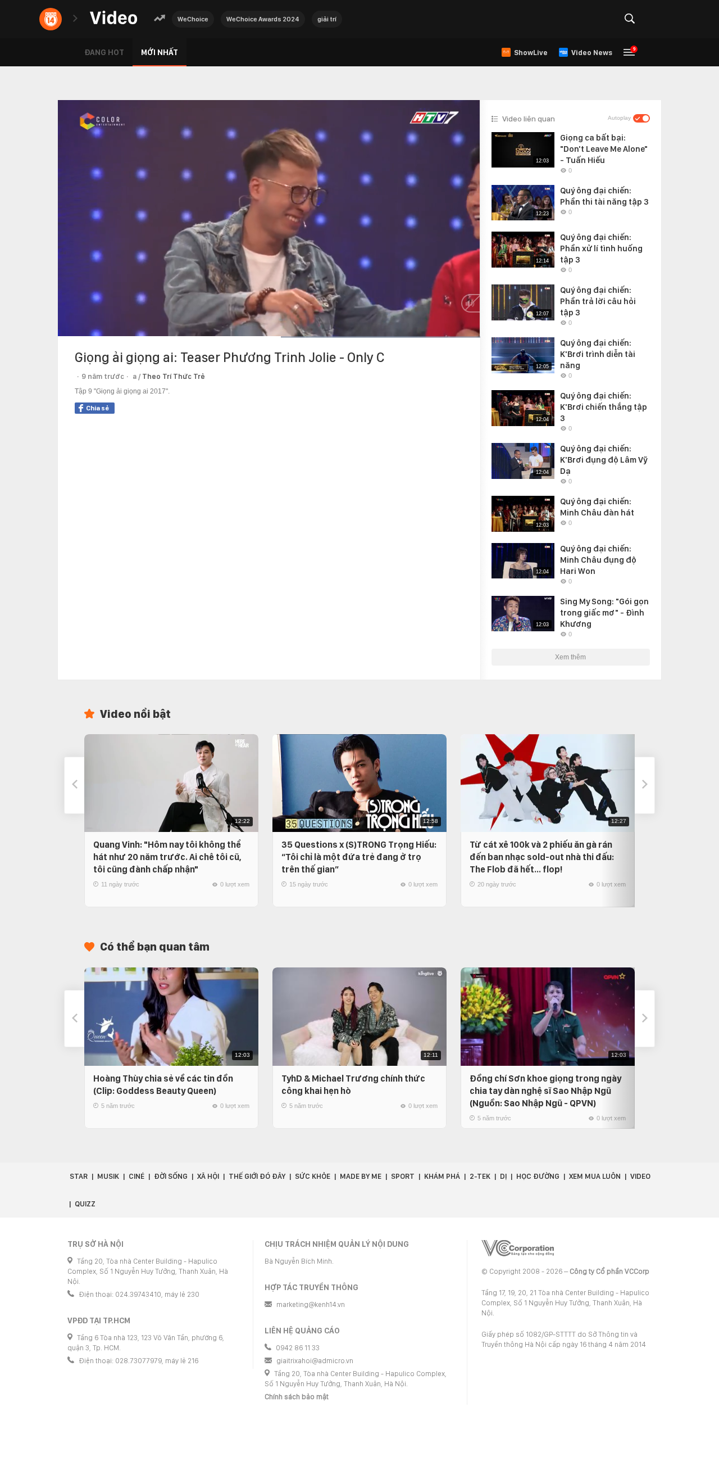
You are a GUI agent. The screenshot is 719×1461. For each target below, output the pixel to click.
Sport (403, 1176)
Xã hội (208, 1176)
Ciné (136, 1176)
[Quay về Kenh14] (50, 19)
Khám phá (442, 1176)
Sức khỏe (312, 1176)
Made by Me (360, 1176)
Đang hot (104, 52)
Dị (503, 1176)
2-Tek (480, 1176)
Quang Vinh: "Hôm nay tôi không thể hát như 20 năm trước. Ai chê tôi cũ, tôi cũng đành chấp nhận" (167, 857)
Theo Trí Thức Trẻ (173, 376)
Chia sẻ (97, 408)
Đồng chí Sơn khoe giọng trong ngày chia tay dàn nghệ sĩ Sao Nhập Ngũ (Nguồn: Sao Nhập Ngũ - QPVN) (545, 1091)
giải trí (326, 19)
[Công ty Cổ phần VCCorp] (517, 1248)
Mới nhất (159, 52)
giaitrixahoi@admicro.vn (314, 1360)
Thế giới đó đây (257, 1176)
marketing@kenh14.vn (310, 1304)
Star (79, 1176)
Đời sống (171, 1176)
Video (640, 1176)
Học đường (537, 1176)
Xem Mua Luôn (595, 1176)
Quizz (85, 1204)
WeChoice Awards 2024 (262, 19)
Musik (108, 1176)
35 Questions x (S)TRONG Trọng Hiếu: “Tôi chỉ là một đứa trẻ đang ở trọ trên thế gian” (358, 857)
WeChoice (193, 19)
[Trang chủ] (113, 18)
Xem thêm (570, 657)
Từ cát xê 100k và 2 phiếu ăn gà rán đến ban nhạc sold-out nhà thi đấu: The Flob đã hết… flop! (542, 857)
